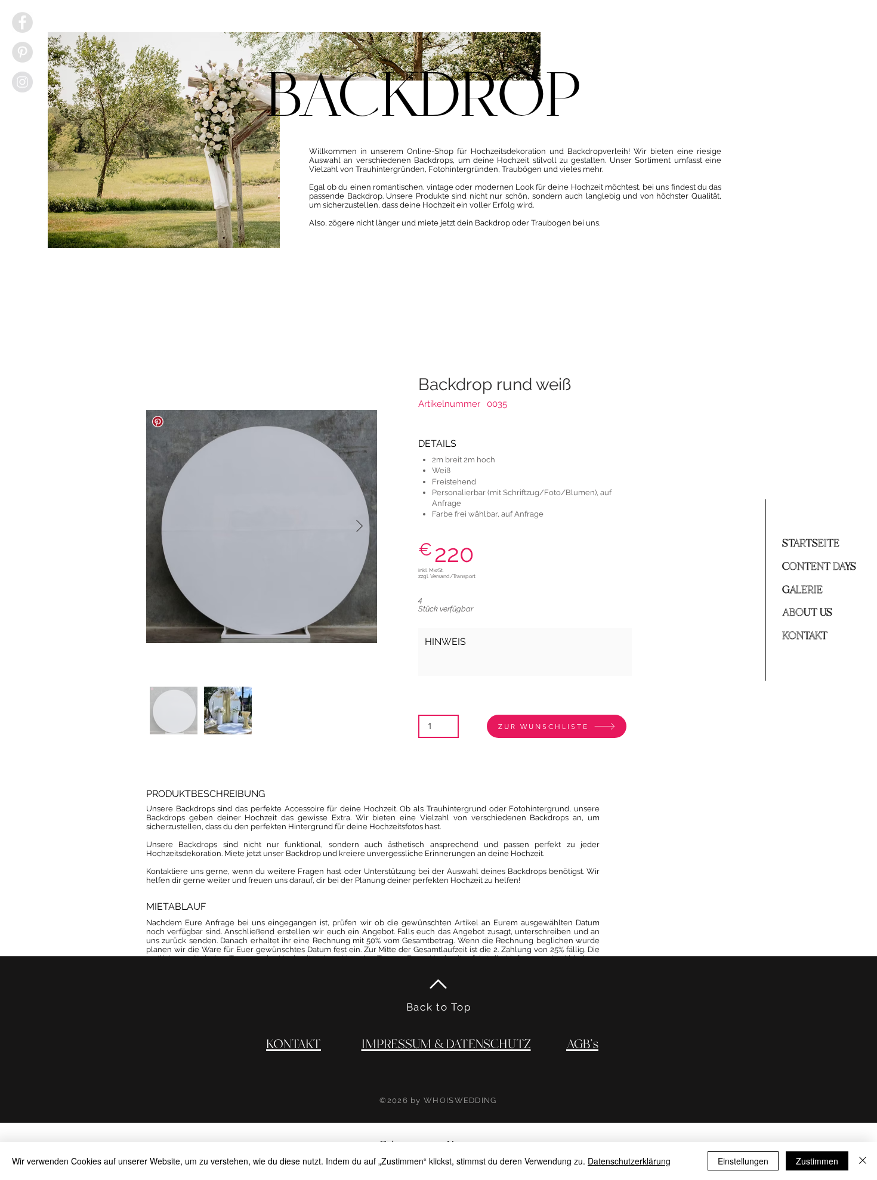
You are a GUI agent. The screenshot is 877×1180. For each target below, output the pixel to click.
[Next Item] (359, 526)
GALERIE (802, 590)
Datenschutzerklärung (629, 1161)
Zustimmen (817, 1161)
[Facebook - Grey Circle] (22, 22)
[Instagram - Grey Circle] (22, 82)
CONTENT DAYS (819, 566)
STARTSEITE (810, 543)
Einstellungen (743, 1161)
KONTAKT (804, 636)
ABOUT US (807, 612)
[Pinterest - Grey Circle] (22, 52)
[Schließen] (863, 1160)
